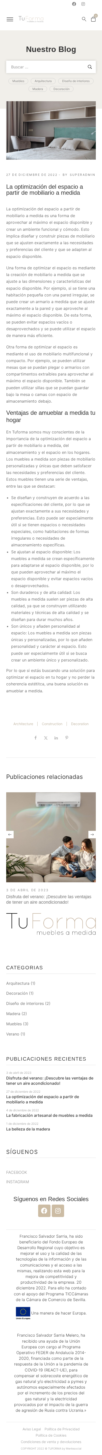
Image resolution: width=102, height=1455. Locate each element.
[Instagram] (83, 4)
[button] (10, 834)
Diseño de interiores (25, 1003)
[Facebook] (74, 4)
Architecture (23, 724)
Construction (52, 724)
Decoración (17, 993)
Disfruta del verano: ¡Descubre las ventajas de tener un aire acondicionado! (48, 899)
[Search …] (84, 19)
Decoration (80, 724)
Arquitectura (17, 983)
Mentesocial (73, 1448)
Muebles (14, 1023)
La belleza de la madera (28, 1128)
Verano (12, 1034)
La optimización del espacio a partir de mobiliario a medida (42, 1099)
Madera (13, 1013)
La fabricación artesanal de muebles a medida (49, 1115)
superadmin (83, 175)
